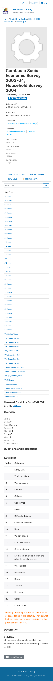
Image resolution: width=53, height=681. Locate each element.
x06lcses (8, 225)
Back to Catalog (15, 657)
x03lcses (8, 209)
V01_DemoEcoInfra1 (12, 338)
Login (46, 3)
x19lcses (8, 280)
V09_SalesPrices (11, 334)
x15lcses (8, 263)
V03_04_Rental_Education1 (15, 367)
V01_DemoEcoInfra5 (12, 355)
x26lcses (8, 309)
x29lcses (8, 217)
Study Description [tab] (16, 174)
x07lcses (8, 230)
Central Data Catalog (18, 19)
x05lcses (8, 221)
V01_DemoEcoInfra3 (12, 346)
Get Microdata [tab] (31, 179)
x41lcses (8, 326)
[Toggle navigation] (47, 10)
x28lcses (8, 317)
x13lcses (8, 255)
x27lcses (8, 313)
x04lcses (8, 213)
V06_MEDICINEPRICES (13, 388)
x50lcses (8, 321)
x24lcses (8, 300)
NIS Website (23, 3)
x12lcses (8, 250)
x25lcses (8, 305)
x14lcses (8, 259)
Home (6, 19)
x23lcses (8, 296)
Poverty (8, 204)
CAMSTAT (34, 3)
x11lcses (8, 246)
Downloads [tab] (13, 179)
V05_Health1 (9, 380)
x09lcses (8, 238)
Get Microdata (18, 98)
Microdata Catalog (22, 9)
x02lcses (8, 200)
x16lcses (8, 267)
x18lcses (8, 276)
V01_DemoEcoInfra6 (12, 359)
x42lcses (8, 330)
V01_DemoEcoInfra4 (12, 351)
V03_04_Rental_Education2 (15, 372)
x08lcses (8, 234)
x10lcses (8, 242)
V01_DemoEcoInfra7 (12, 363)
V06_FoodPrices (11, 384)
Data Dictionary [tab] (36, 174)
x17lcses (8, 271)
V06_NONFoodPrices (13, 392)
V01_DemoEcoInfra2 (12, 342)
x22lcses (8, 292)
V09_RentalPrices (11, 397)
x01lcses (8, 196)
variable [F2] (21, 22)
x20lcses (8, 284)
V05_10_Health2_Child (13, 376)
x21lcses (8, 288)
